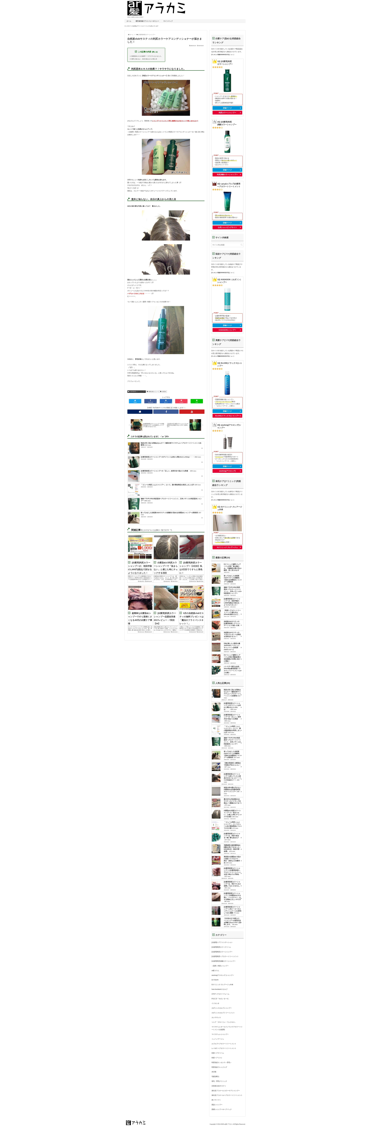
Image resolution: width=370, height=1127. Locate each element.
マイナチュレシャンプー (220, 1034)
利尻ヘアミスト (217, 1058)
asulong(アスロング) (227, 471)
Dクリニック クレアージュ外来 (222, 984)
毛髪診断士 (215, 1076)
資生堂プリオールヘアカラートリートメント (227, 1095)
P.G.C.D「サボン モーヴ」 (221, 999)
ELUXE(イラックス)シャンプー (227, 416)
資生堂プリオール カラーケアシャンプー (226, 1090)
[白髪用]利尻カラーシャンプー (137, 391)
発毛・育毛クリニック (219, 1081)
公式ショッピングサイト (227, 227)
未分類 (214, 1072)
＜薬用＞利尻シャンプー (220, 966)
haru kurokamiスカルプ (219, 989)
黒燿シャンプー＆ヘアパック (222, 1109)
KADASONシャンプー (227, 330)
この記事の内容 (144, 52)
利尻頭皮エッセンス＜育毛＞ (222, 1062)
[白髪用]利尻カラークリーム (221, 947)
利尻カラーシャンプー (227, 113)
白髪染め (164, 391)
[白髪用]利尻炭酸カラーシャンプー (223, 961)
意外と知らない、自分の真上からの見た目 (144, 59)
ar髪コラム (215, 970)
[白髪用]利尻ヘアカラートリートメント (225, 956)
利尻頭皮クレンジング (219, 1067)
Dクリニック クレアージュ (227, 547)
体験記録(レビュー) (153, 391)
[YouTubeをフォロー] (191, 411)
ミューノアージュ (218, 1039)
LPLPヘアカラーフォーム (220, 994)
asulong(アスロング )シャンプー (223, 975)
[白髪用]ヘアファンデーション (222, 942)
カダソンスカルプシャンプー (222, 1008)
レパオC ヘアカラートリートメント (224, 1048)
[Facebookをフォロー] (165, 411)
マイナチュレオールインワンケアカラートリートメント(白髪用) (227, 1028)
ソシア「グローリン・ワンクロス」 (224, 1022)
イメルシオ (215, 1003)
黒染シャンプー (217, 1104)
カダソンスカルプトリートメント (223, 1013)
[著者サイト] (140, 411)
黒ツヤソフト (216, 1100)
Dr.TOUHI (215, 980)
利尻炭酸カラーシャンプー (227, 174)
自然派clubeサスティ (219, 1086)
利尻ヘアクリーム (218, 1053)
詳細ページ (227, 108)
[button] (241, 245)
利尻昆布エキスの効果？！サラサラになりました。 (146, 56)
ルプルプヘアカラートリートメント (224, 1044)
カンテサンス (216, 1017)
